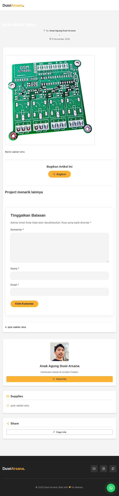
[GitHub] (113, 468)
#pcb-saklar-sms (15, 151)
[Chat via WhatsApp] (111, 488)
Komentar (17, 229)
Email (15, 284)
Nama (15, 268)
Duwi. (13, 5)
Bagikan (61, 174)
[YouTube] (94, 468)
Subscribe (61, 379)
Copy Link (61, 432)
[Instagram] (103, 468)
